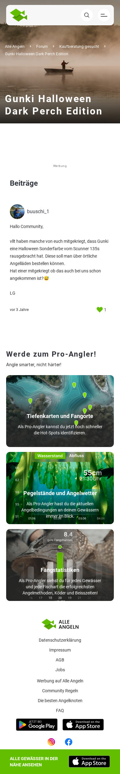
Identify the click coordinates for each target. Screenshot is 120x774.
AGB (60, 659)
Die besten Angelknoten (60, 700)
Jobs (60, 669)
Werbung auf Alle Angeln (60, 680)
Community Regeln (60, 690)
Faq (60, 710)
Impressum (60, 650)
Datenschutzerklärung (60, 640)
